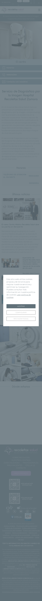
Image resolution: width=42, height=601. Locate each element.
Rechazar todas (21, 319)
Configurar (21, 312)
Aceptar (21, 306)
